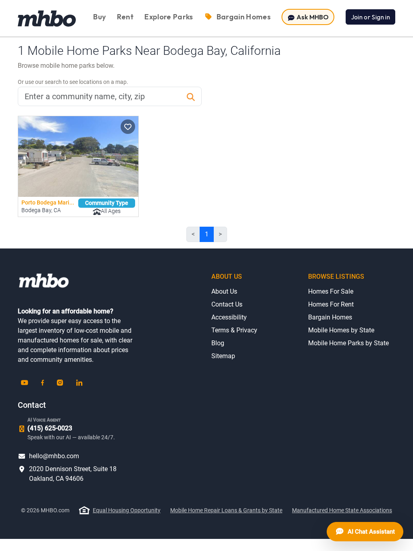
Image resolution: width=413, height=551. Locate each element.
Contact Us (226, 304)
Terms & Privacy (234, 330)
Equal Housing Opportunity (127, 510)
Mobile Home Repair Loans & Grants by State (226, 510)
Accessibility (229, 317)
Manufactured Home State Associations (342, 510)
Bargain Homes (330, 317)
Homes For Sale (330, 291)
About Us (224, 291)
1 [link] (207, 234)
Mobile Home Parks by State (348, 343)
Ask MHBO (312, 17)
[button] (128, 126)
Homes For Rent (331, 304)
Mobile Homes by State (341, 330)
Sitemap (223, 356)
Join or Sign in (370, 17)
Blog (217, 343)
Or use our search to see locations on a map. (73, 82)
